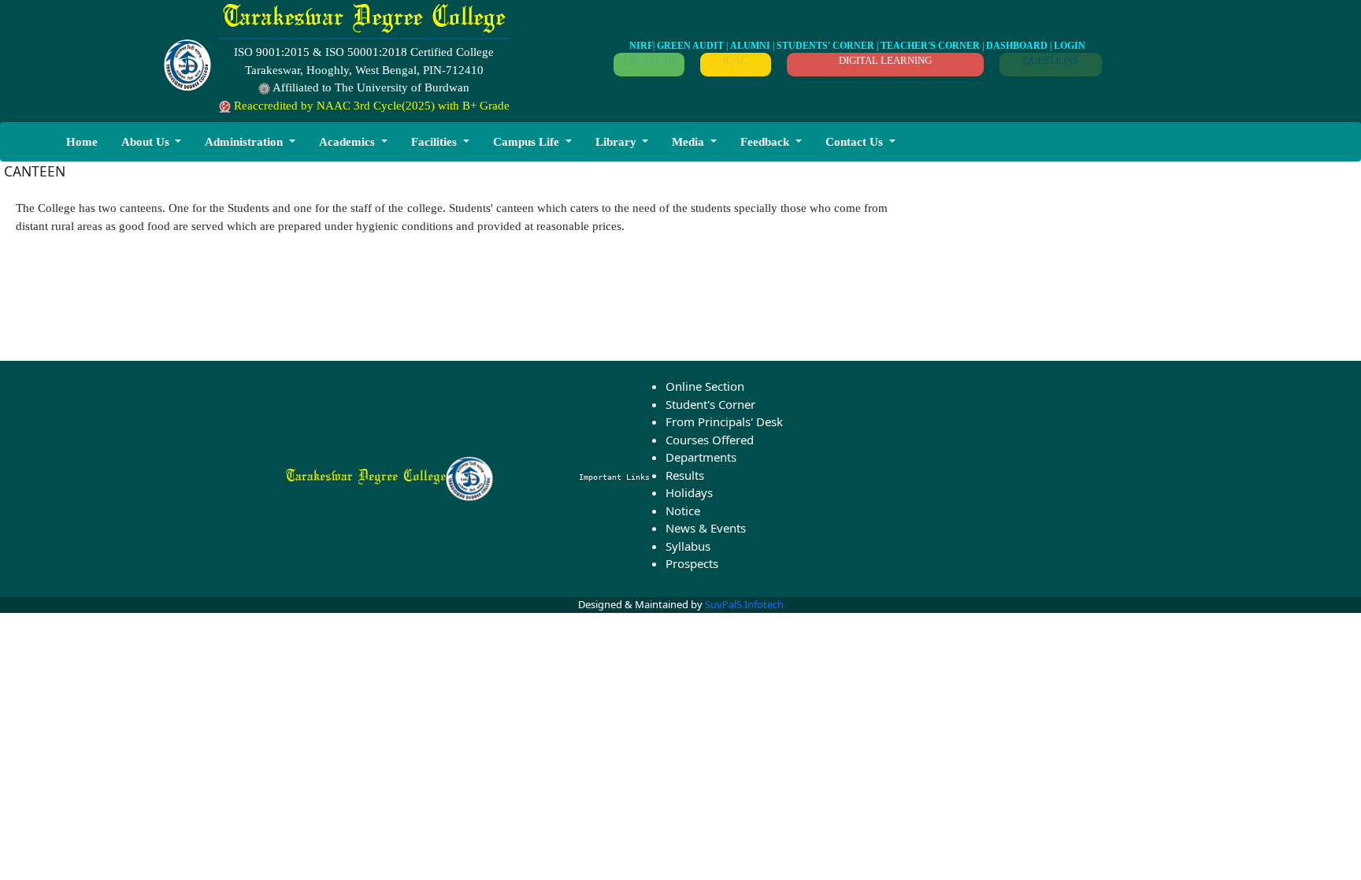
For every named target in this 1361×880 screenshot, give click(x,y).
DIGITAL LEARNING (885, 60)
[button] (151, 142)
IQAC (735, 60)
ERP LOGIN (649, 60)
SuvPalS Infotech (744, 604)
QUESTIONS (1050, 60)
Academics (347, 142)
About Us (145, 142)
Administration (244, 142)
